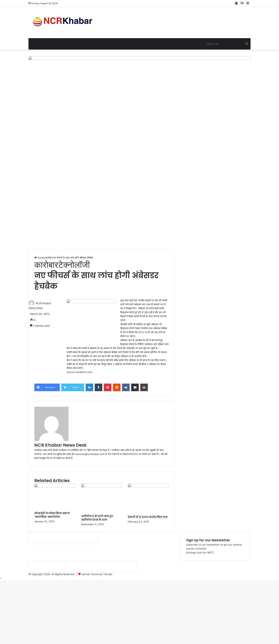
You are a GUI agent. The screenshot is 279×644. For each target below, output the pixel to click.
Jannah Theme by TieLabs (96, 574)
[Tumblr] (98, 387)
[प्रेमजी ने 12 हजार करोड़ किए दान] (148, 486)
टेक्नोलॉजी (74, 264)
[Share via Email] (135, 387)
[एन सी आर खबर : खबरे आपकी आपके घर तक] (63, 22)
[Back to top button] (1, 578)
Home (40, 257)
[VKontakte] (126, 387)
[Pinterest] (107, 387)
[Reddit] (117, 387)
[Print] (144, 387)
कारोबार (48, 257)
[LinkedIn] (89, 387)
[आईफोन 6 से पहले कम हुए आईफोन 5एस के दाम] (101, 486)
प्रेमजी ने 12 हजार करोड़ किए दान (148, 517)
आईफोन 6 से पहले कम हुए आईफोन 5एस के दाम (97, 518)
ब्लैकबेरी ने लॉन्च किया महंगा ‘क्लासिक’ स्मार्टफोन (52, 515)
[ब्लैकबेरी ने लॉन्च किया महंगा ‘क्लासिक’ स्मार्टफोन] (54, 486)
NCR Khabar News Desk (60, 445)
